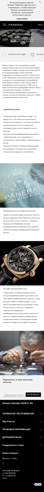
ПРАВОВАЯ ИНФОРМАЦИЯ (16, 429)
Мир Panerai (8, 421)
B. (9, 458)
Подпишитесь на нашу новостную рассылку (17, 380)
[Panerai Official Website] (15, 25)
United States (22, 18)
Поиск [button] (40, 24)
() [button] (17, 403)
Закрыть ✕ (40, 2)
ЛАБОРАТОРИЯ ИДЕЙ (17, 54)
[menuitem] (14, 54)
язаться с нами (10, 458)
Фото (4, 478)
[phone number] (22, 463)
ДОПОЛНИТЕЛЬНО (12, 437)
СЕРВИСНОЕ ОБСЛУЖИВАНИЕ (18, 413)
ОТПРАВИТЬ (33, 394)
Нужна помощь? (10, 453)
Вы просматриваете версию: (21, 3)
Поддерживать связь (13, 445)
